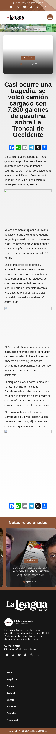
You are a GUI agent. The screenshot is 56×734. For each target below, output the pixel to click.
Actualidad (12, 720)
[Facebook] (10, 6)
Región (10, 679)
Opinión (11, 686)
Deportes (11, 713)
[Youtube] (24, 6)
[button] (2, 555)
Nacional (11, 706)
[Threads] (38, 6)
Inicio (9, 672)
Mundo (10, 699)
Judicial (11, 693)
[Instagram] (45, 6)
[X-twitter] (17, 6)
